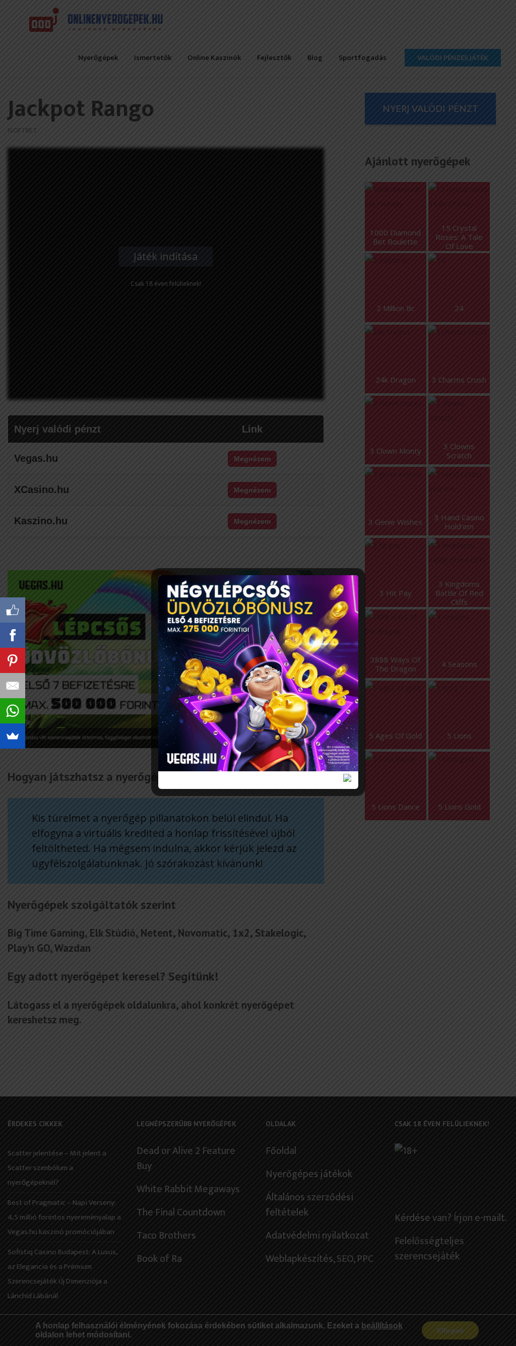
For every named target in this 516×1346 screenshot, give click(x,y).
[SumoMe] (12, 736)
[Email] (12, 685)
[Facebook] (12, 635)
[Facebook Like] (12, 610)
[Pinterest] (12, 660)
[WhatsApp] (12, 710)
